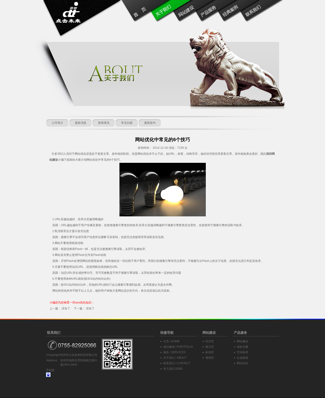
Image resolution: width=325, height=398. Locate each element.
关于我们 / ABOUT (175, 357)
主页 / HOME (171, 341)
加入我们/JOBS (173, 368)
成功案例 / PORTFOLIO (178, 346)
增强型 (209, 357)
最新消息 (80, 122)
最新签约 (150, 122)
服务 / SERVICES (174, 352)
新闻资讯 (103, 122)
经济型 (209, 341)
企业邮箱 (242, 357)
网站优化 (242, 363)
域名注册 (242, 346)
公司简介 (57, 122)
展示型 (209, 346)
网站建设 (242, 341)
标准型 (209, 352)
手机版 (50, 370)
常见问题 (127, 122)
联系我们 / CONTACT (176, 363)
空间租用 (242, 352)
